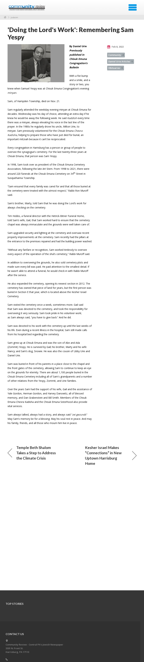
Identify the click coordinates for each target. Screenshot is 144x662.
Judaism (14, 17)
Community (116, 55)
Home (5, 17)
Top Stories (15, 603)
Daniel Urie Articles (120, 61)
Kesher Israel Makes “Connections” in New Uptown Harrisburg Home (103, 455)
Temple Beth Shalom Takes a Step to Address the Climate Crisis (36, 452)
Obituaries (115, 68)
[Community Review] (27, 8)
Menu (133, 7)
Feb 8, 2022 (117, 46)
